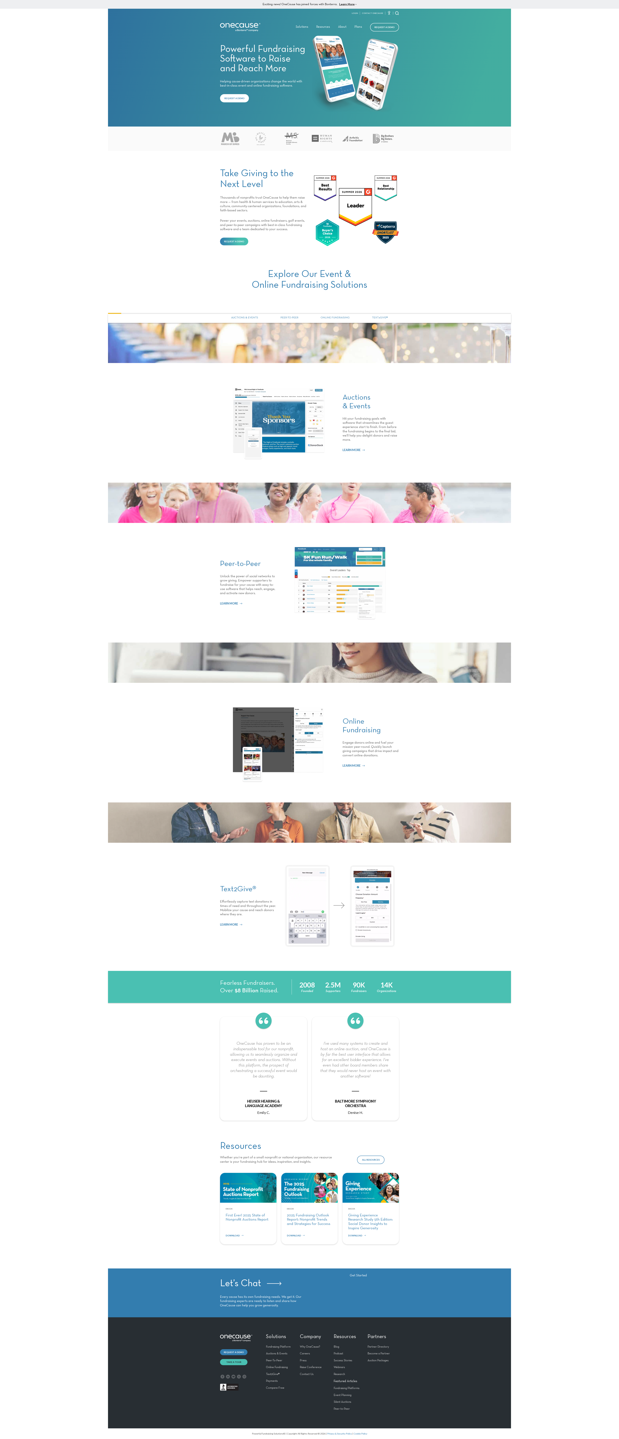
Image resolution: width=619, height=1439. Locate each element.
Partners (377, 1336)
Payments (272, 1381)
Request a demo (234, 1352)
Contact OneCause (372, 13)
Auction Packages (378, 1360)
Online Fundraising (335, 317)
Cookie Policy (360, 1433)
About (342, 26)
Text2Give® (380, 317)
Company (310, 1336)
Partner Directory (378, 1346)
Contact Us (307, 1374)
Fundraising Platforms (346, 1388)
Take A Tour (233, 1362)
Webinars (339, 1367)
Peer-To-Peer (274, 1360)
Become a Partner (379, 1353)
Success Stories (343, 1360)
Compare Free (275, 1387)
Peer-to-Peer (289, 317)
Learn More (347, 4)
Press (303, 1360)
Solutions (302, 26)
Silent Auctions (342, 1401)
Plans (358, 26)
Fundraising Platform (278, 1346)
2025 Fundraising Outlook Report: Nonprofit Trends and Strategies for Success (308, 1219)
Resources (323, 26)
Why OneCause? (310, 1346)
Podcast (338, 1353)
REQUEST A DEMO (234, 98)
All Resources (371, 1159)
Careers (305, 1353)
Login (355, 13)
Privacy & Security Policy (339, 1433)
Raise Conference (311, 1367)
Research (339, 1374)
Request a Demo (384, 27)
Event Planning (342, 1395)
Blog (336, 1346)
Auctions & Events (244, 317)
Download (233, 1235)
